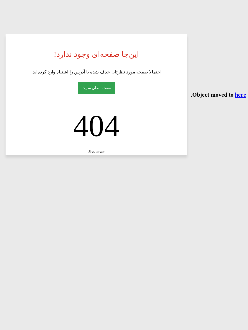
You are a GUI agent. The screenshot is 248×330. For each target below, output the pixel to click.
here (240, 95)
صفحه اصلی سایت (96, 88)
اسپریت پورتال (96, 151)
